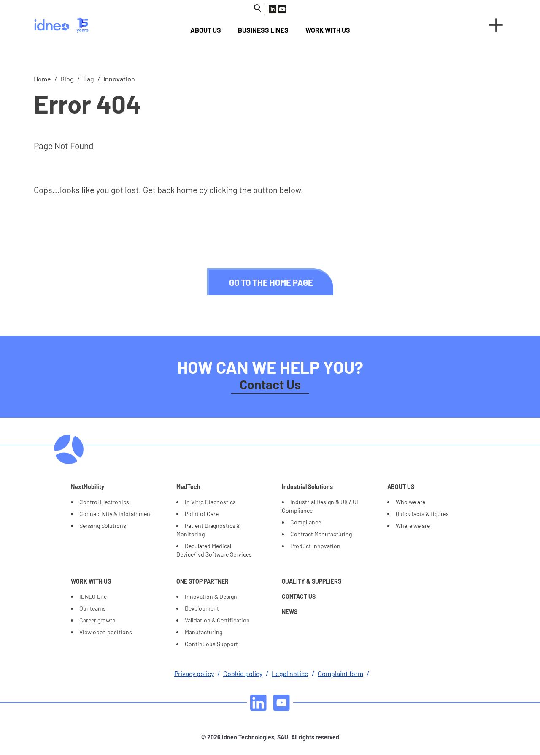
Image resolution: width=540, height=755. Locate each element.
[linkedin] (258, 703)
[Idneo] (85, 25)
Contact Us (270, 384)
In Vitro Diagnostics (210, 501)
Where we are (413, 525)
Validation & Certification (217, 620)
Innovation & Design (211, 596)
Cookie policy (242, 673)
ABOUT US (205, 30)
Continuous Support (211, 643)
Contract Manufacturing (321, 534)
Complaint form (340, 673)
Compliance (305, 522)
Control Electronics (104, 501)
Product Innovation (315, 545)
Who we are (410, 501)
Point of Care (202, 513)
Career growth (97, 620)
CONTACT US (299, 596)
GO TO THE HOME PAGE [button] (271, 282)
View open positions (105, 632)
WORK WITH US (327, 30)
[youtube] (281, 703)
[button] (496, 25)
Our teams (92, 608)
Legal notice (290, 673)
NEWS (289, 611)
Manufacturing (203, 632)
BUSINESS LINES (263, 30)
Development (202, 608)
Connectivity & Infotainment (115, 513)
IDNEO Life (93, 596)
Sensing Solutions (102, 525)
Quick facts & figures (422, 513)
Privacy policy (194, 673)
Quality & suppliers (311, 581)
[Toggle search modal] (258, 8)
